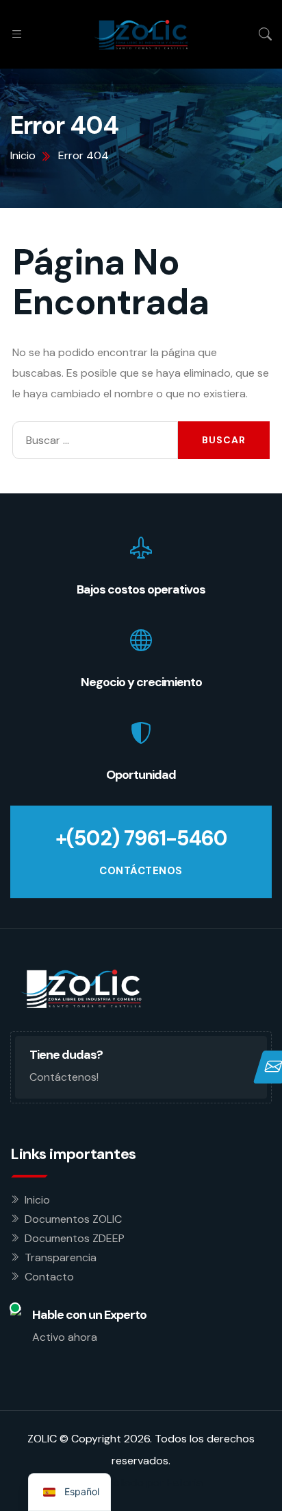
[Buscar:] (95, 440)
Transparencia (61, 1257)
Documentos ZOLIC (73, 1219)
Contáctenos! (64, 1077)
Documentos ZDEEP (75, 1238)
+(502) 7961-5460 (141, 838)
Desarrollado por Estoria (141, 1482)
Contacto (49, 1276)
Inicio (37, 1200)
